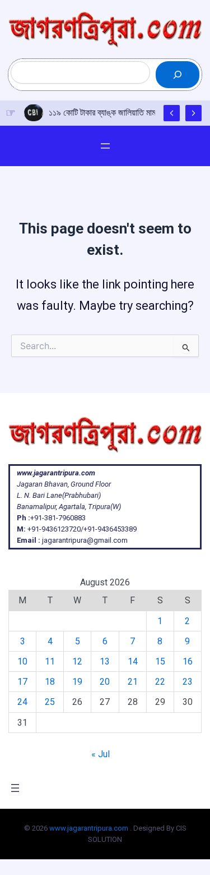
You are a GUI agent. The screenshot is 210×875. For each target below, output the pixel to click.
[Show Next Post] (193, 113)
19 (77, 681)
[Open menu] (105, 146)
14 (133, 661)
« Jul (100, 754)
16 (188, 661)
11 (50, 661)
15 (160, 661)
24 (22, 702)
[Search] (177, 74)
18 (50, 681)
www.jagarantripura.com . (90, 828)
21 (133, 681)
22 (160, 681)
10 (22, 661)
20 (105, 681)
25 (50, 702)
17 (22, 681)
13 (105, 661)
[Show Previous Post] (172, 113)
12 (77, 661)
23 (188, 681)
